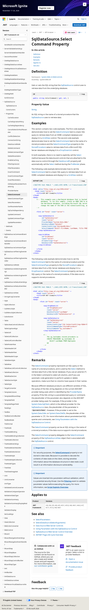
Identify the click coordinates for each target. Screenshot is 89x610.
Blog (31, 605)
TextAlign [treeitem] (7, 408)
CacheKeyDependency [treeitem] (16, 126)
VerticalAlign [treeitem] (9, 514)
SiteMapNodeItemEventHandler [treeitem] (15, 84)
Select (78, 155)
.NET (40, 32)
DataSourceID (64, 161)
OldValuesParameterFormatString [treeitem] (17, 185)
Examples (36, 57)
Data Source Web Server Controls (49, 525)
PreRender (75, 164)
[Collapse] (27, 30)
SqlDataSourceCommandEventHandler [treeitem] (15, 242)
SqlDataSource (67, 85)
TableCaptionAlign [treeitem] (11, 328)
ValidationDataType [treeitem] (11, 495)
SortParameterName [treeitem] (15, 206)
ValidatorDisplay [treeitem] (10, 510)
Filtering (67, 481)
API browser (49, 32)
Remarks (36, 60)
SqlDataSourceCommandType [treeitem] (15, 248)
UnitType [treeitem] (7, 484)
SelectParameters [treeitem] (14, 202)
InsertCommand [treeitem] (14, 172)
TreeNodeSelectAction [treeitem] (12, 452)
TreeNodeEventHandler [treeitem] (12, 448)
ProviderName (76, 392)
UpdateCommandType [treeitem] (16, 218)
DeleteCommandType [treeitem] (15, 152)
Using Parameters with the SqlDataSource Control (56, 529)
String (34, 109)
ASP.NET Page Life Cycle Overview (49, 535)
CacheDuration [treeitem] (13, 118)
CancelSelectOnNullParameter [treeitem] (17, 131)
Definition (36, 54)
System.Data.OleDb (57, 413)
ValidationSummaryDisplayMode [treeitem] (15, 504)
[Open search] (78, 19)
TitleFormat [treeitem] (8, 424)
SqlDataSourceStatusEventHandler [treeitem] (15, 287)
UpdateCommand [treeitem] (14, 214)
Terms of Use (6, 608)
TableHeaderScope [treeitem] (11, 356)
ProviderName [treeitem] (13, 191)
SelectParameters (43, 519)
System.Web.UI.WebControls (51, 77)
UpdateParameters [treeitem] (14, 222)
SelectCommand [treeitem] (14, 194)
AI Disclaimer (6, 605)
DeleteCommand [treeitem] (14, 148)
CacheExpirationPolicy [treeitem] (16, 122)
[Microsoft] (4, 19)
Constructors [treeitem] (10, 110)
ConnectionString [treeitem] (14, 140)
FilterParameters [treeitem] (14, 168)
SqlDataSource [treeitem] (11, 106)
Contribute (41, 605)
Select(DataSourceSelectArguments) (50, 522)
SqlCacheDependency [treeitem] (16, 210)
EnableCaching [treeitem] (13, 160)
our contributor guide (43, 566)
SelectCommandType (62, 144)
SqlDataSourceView (53, 438)
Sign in (83, 19)
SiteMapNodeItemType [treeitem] (12, 90)
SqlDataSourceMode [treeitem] (11, 265)
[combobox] (15, 35)
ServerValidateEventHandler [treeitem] (14, 53)
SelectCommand (62, 132)
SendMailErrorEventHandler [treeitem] (14, 45)
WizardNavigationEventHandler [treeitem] (15, 543)
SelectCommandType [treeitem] (15, 198)
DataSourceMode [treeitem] (14, 144)
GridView (46, 138)
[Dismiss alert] (84, 4)
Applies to (37, 63)
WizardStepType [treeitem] (10, 564)
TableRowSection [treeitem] (10, 376)
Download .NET (79, 25)
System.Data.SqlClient (40, 404)
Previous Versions (20, 605)
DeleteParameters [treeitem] (14, 156)
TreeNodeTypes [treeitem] (10, 464)
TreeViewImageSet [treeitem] (11, 472)
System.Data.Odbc (39, 413)
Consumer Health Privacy (66, 605)
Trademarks (18, 608)
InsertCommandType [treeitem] (15, 176)
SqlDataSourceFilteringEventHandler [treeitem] (15, 259)
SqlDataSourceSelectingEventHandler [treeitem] (15, 276)
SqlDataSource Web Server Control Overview (54, 532)
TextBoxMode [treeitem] (9, 420)
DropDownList (66, 150)
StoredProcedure (39, 147)
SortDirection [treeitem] (9, 98)
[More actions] (85, 32)
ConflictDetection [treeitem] (14, 136)
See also (36, 66)
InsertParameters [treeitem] (14, 180)
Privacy (49, 605)
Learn (34, 32)
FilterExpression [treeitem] (13, 164)
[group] (59, 219)
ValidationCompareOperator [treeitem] (14, 492)
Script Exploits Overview (57, 487)
